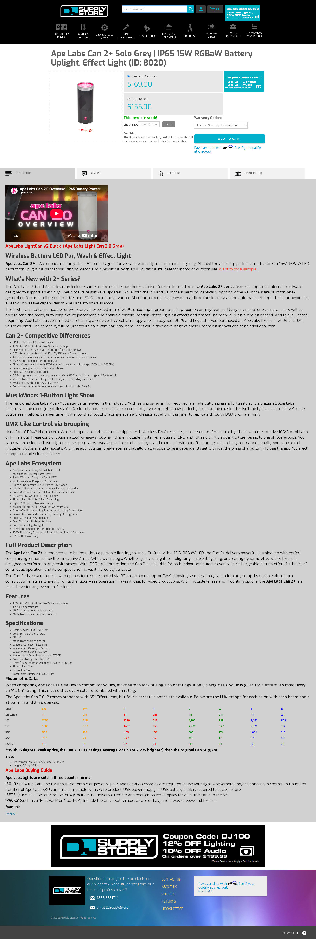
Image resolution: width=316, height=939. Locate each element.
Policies (168, 894)
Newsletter (172, 909)
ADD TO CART (229, 139)
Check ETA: (131, 124)
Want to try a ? (238, 269)
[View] (11, 813)
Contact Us (171, 879)
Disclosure (205, 891)
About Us (169, 887)
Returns (169, 901)
